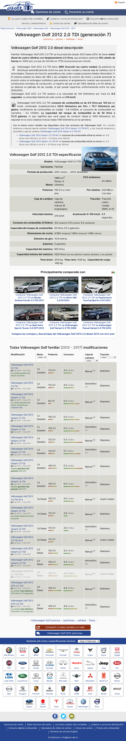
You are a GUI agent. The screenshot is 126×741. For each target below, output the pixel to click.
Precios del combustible (107, 728)
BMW (36, 655)
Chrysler (63, 655)
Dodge (117, 655)
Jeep (103, 668)
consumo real (16, 407)
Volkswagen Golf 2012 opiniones (65, 633)
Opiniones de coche (13, 725)
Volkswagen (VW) (23, 28)
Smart (117, 694)
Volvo (96, 706)
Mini (76, 681)
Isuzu (76, 668)
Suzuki (43, 706)
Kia (117, 668)
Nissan (117, 681)
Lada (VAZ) (9, 681)
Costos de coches (61, 23)
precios (59, 39)
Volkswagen (83, 706)
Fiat (9, 668)
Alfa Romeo (9, 655)
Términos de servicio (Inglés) (64, 732)
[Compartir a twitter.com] (63, 716)
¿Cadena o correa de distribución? (66, 18)
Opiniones (48, 11)
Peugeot (22, 694)
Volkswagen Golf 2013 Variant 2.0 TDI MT (68, 128)
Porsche (35, 694)
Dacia (103, 655)
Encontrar (81, 11)
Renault (49, 694)
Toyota (70, 706)
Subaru (29, 706)
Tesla (56, 706)
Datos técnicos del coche (39, 725)
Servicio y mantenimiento (34, 23)
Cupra (90, 655)
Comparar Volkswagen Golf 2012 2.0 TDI (29, 297)
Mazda (50, 681)
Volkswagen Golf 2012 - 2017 (62, 28)
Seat (90, 694)
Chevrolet (49, 655)
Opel (9, 694)
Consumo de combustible (104, 18)
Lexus (36, 681)
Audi (22, 655)
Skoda (103, 694)
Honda (36, 668)
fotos (80, 39)
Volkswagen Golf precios (45, 620)
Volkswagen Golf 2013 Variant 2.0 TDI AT (60, 131)
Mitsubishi (90, 681)
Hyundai (49, 668)
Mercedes (63, 681)
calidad (81, 620)
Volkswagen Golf (40, 28)
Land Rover (22, 681)
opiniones (48, 39)
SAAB (76, 694)
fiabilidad (70, 39)
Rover (63, 694)
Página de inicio (7, 28)
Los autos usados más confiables (27, 18)
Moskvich (103, 681)
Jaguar (90, 668)
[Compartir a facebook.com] (54, 716)
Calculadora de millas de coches (93, 23)
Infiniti (63, 668)
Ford (22, 668)
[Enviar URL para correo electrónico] (71, 716)
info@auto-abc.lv (70, 737)
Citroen (76, 655)
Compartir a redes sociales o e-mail (64, 627)
